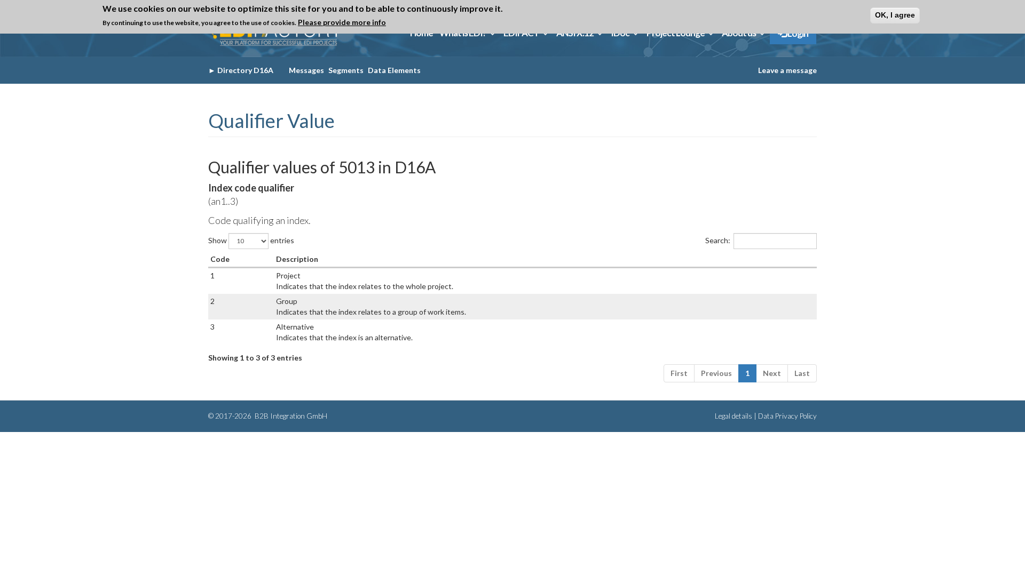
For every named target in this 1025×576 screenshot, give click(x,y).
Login (797, 33)
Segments (346, 70)
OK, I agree (895, 15)
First (679, 373)
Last (802, 373)
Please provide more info (342, 22)
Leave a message (787, 70)
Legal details (733, 416)
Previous (716, 373)
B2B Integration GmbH (290, 416)
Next (772, 373)
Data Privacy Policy (787, 416)
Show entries (251, 239)
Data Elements (394, 70)
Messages (306, 70)
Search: (717, 239)
